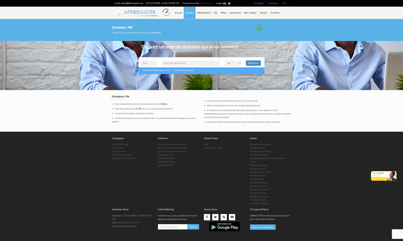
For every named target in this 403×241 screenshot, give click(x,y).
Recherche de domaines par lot (156, 70)
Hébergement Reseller (167, 161)
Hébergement (204, 12)
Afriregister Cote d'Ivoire (260, 172)
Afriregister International (260, 144)
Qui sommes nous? (120, 144)
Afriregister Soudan (258, 193)
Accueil (178, 12)
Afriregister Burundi (258, 154)
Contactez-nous (119, 151)
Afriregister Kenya (257, 175)
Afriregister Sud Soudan (260, 189)
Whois (224, 12)
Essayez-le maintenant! (263, 227)
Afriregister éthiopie (258, 165)
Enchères (275, 12)
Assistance (235, 12)
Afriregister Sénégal (258, 186)
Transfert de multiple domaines (172, 151)
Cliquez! (193, 226)
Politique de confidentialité (124, 158)
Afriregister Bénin (257, 148)
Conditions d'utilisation (122, 154)
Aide (206, 144)
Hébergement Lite (165, 154)
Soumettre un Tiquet (213, 148)
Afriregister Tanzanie (259, 196)
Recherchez (253, 63)
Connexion (273, 3)
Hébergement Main (166, 158)
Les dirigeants (118, 148)
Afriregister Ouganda (259, 203)
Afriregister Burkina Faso (260, 151)
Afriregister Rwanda (258, 182)
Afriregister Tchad (257, 200)
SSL (216, 12)
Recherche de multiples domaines (173, 148)
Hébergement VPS (166, 165)
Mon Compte (250, 12)
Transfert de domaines (184, 70)
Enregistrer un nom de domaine (172, 144)
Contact (263, 12)
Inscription (259, 3)
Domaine (189, 12)
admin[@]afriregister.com (132, 3)
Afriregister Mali (257, 179)
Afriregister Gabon (258, 168)
